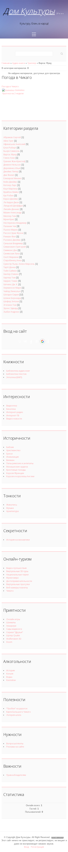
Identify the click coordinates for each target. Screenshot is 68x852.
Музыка (10, 507)
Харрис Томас (10, 280)
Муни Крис (8, 219)
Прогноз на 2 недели (13, 93)
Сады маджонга (14, 628)
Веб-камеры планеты (17, 587)
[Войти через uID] (19, 341)
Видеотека (11, 405)
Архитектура (12, 511)
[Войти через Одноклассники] (48, 341)
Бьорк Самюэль (11, 150)
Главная (6, 63)
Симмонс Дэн (10, 250)
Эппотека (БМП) (14, 377)
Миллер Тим (9, 215)
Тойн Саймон (10, 270)
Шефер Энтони (11, 301)
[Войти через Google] (42, 341)
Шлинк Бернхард (12, 298)
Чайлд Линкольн (11, 291)
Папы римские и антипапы (19, 463)
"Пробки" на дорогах (16, 708)
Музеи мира (12, 577)
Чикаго (10, 590)
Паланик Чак (9, 226)
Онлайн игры (13, 619)
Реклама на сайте (15, 746)
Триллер (31, 63)
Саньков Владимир (13, 243)
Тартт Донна (9, 267)
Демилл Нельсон (12, 164)
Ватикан (10, 460)
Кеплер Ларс (10, 185)
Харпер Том (9, 277)
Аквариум (11, 625)
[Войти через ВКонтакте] (25, 341)
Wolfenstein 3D (13, 638)
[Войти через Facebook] (31, 341)
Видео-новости (14, 418)
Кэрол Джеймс (10, 198)
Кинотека (11, 408)
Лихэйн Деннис (11, 209)
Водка (9, 676)
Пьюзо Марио (10, 229)
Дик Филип (9, 174)
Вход (26, 846)
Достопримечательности (19, 581)
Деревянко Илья (11, 168)
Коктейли (11, 680)
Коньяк (9, 673)
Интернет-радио (14, 412)
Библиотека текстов (16, 373)
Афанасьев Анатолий (14, 144)
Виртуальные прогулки (18, 584)
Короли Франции (15, 473)
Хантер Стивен (10, 273)
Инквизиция (12, 456)
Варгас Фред (10, 154)
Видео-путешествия (16, 568)
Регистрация (37, 846)
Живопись (11, 504)
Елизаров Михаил (12, 178)
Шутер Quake (13, 635)
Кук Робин (8, 195)
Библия (10, 447)
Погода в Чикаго (10, 86)
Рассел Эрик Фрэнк (13, 232)
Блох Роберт (9, 147)
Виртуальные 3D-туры (17, 571)
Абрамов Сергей (12, 137)
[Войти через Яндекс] (36, 341)
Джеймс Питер (10, 171)
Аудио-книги (18, 63)
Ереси (9, 453)
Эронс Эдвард (10, 308)
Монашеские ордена (17, 466)
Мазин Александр (12, 212)
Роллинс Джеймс (12, 239)
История (10, 670)
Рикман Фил (9, 236)
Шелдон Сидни (11, 294)
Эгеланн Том (10, 304)
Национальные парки (17, 574)
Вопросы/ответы (14, 743)
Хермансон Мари (12, 287)
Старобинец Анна (12, 260)
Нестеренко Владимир (15, 222)
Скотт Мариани (11, 256)
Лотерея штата (13, 714)
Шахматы (11, 622)
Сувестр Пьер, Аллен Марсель (19, 263)
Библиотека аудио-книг (18, 370)
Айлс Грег (8, 140)
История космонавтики (18, 539)
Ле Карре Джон (11, 202)
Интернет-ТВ (12, 415)
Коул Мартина (10, 188)
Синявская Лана (11, 253)
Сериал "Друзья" (14, 632)
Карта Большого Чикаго (18, 711)
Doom (9, 641)
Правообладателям (16, 774)
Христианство (13, 450)
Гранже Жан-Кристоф (14, 161)
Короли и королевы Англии (20, 476)
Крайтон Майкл (11, 191)
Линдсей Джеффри (13, 205)
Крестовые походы (16, 469)
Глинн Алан (9, 157)
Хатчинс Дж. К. (10, 284)
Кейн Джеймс (10, 181)
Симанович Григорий (14, 246)
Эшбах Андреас (11, 311)
